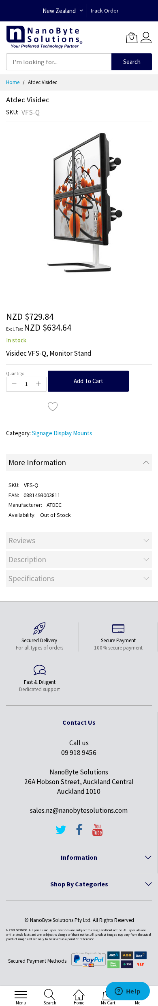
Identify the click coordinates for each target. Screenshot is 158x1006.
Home (12, 82)
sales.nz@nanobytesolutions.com (79, 810)
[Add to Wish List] (53, 406)
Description (27, 559)
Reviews (22, 540)
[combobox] (58, 61)
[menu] (21, 995)
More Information (37, 462)
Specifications (31, 578)
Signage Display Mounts (62, 433)
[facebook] (79, 833)
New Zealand (59, 11)
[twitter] (60, 833)
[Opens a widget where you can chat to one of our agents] (127, 992)
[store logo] (44, 37)
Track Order (104, 10)
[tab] (79, 462)
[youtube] (97, 833)
